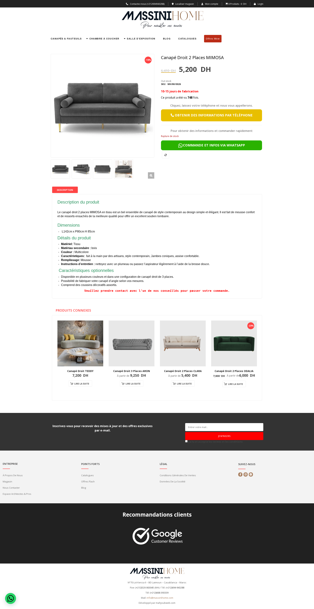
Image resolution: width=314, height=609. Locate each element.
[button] (151, 175)
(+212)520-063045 (144, 587)
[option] (102, 105)
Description (65, 189)
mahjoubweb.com (165, 602)
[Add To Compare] (165, 154)
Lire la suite (81, 383)
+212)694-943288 (175, 587)
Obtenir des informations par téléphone (213, 115)
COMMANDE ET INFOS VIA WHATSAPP (214, 145)
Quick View (97, 354)
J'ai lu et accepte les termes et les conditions (215, 441)
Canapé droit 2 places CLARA (183, 371)
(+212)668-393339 (159, 592)
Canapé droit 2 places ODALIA (234, 371)
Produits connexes (73, 310)
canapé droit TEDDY (80, 371)
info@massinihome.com (160, 597)
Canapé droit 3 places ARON (131, 371)
